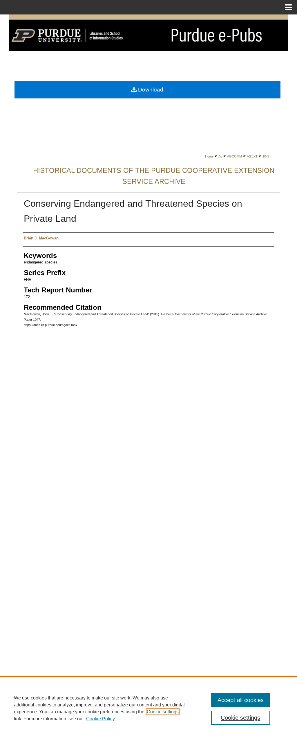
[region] (148, 708)
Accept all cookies (241, 700)
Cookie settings (163, 711)
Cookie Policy (100, 718)
